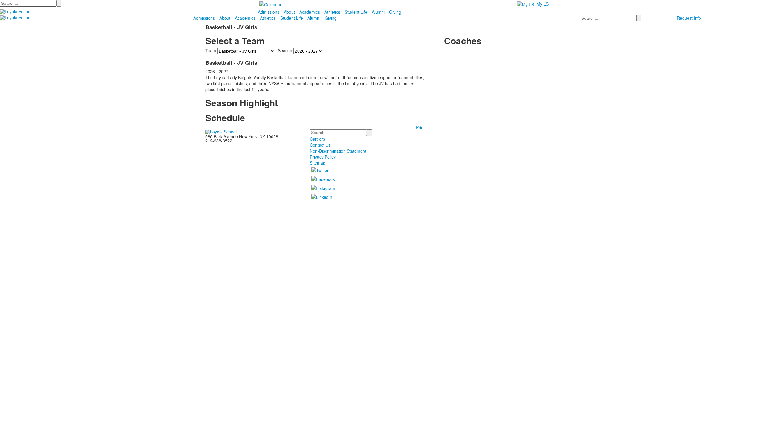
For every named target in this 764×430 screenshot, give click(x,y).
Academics (309, 12)
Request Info (689, 18)
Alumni (378, 12)
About (289, 12)
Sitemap (317, 163)
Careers (317, 139)
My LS (543, 4)
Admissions (268, 12)
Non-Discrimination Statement (338, 151)
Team (210, 50)
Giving (395, 12)
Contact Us (320, 145)
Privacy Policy (323, 157)
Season (285, 50)
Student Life (356, 12)
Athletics (332, 12)
